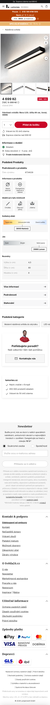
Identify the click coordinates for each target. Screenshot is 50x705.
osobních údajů (32, 500)
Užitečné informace (15, 601)
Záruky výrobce (10, 554)
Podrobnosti (10, 294)
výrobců (43, 503)
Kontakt (6, 527)
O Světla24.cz (11, 563)
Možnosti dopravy (11, 545)
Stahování (9, 303)
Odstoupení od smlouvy (14, 522)
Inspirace (6, 592)
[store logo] (18, 6)
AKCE (23, 19)
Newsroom (7, 587)
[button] (6, 88)
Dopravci (8, 654)
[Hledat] (42, 6)
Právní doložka (9, 620)
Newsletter (7, 573)
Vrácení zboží (9, 536)
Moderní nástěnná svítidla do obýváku (21, 324)
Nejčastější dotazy (11, 531)
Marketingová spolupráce (15, 578)
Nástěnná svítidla (12, 29)
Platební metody (10, 540)
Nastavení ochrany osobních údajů (18, 672)
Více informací (11, 286)
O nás (5, 569)
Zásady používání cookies (15, 611)
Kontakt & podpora (15, 517)
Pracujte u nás (9, 583)
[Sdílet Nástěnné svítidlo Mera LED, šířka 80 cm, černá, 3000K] (46, 43)
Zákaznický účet (10, 550)
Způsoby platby (12, 629)
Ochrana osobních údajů (14, 606)
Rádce (16, 592)
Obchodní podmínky (12, 616)
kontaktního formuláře (14, 497)
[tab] (25, 535)
